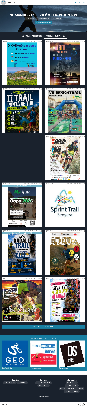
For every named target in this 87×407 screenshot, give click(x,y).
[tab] (32, 36)
